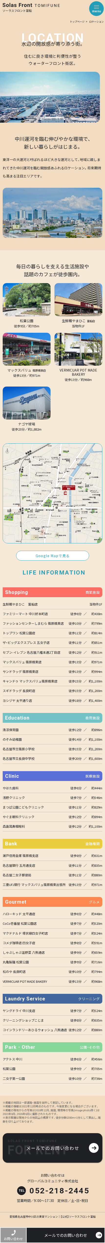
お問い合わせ (13, 1238)
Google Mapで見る (53, 555)
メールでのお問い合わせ (65, 1235)
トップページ (77, 21)
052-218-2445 (59, 1191)
